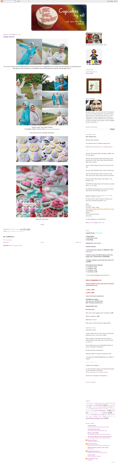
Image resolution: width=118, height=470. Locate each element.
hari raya (103, 408)
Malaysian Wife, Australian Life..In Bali (98, 447)
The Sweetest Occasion (94, 429)
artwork (111, 403)
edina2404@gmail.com (91, 72)
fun (90, 408)
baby (93, 405)
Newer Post (6, 242)
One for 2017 (91, 449)
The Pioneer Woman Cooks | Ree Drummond (100, 436)
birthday (99, 405)
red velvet (99, 414)
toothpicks (104, 416)
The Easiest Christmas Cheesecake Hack (97, 430)
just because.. (12, 231)
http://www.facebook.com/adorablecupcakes (97, 372)
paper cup (101, 222)
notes (21, 231)
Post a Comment (7, 240)
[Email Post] (20, 229)
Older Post (78, 242)
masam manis (91, 454)
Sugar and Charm (92, 440)
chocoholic (110, 405)
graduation (96, 408)
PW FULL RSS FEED (93, 433)
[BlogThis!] (24, 229)
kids (18, 231)
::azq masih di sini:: (93, 458)
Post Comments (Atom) (16, 245)
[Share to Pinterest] (29, 229)
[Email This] (23, 229)
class (87, 407)
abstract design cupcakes (92, 403)
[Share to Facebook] (28, 229)
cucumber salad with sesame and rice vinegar (98, 427)
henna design (110, 408)
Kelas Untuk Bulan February (94, 456)
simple (106, 414)
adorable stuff (104, 403)
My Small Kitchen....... (93, 444)
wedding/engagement (95, 418)
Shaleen (91, 185)
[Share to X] (26, 229)
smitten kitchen (92, 425)
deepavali (93, 407)
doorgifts (99, 407)
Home (42, 242)
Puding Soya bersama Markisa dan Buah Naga (99, 445)
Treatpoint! (90, 460)
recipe (92, 414)
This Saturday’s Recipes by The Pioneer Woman (99, 434)
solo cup (92, 222)
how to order (89, 410)
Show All (113, 462)
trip (111, 416)
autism (87, 405)
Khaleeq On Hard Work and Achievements (97, 452)
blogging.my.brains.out (94, 451)
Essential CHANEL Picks (93, 441)
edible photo (106, 407)
